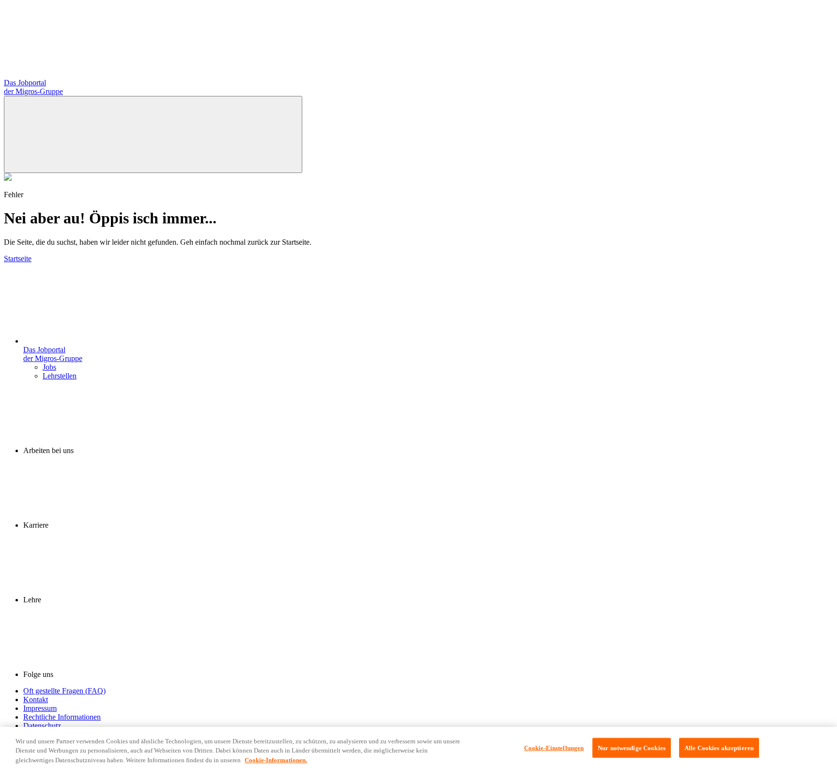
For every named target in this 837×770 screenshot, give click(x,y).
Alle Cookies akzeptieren (719, 747)
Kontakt (35, 699)
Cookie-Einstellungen (554, 747)
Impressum (40, 708)
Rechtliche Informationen (62, 717)
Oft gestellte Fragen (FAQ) (64, 691)
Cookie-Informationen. (276, 760)
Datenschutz (42, 726)
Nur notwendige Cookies (632, 747)
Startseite (17, 258)
